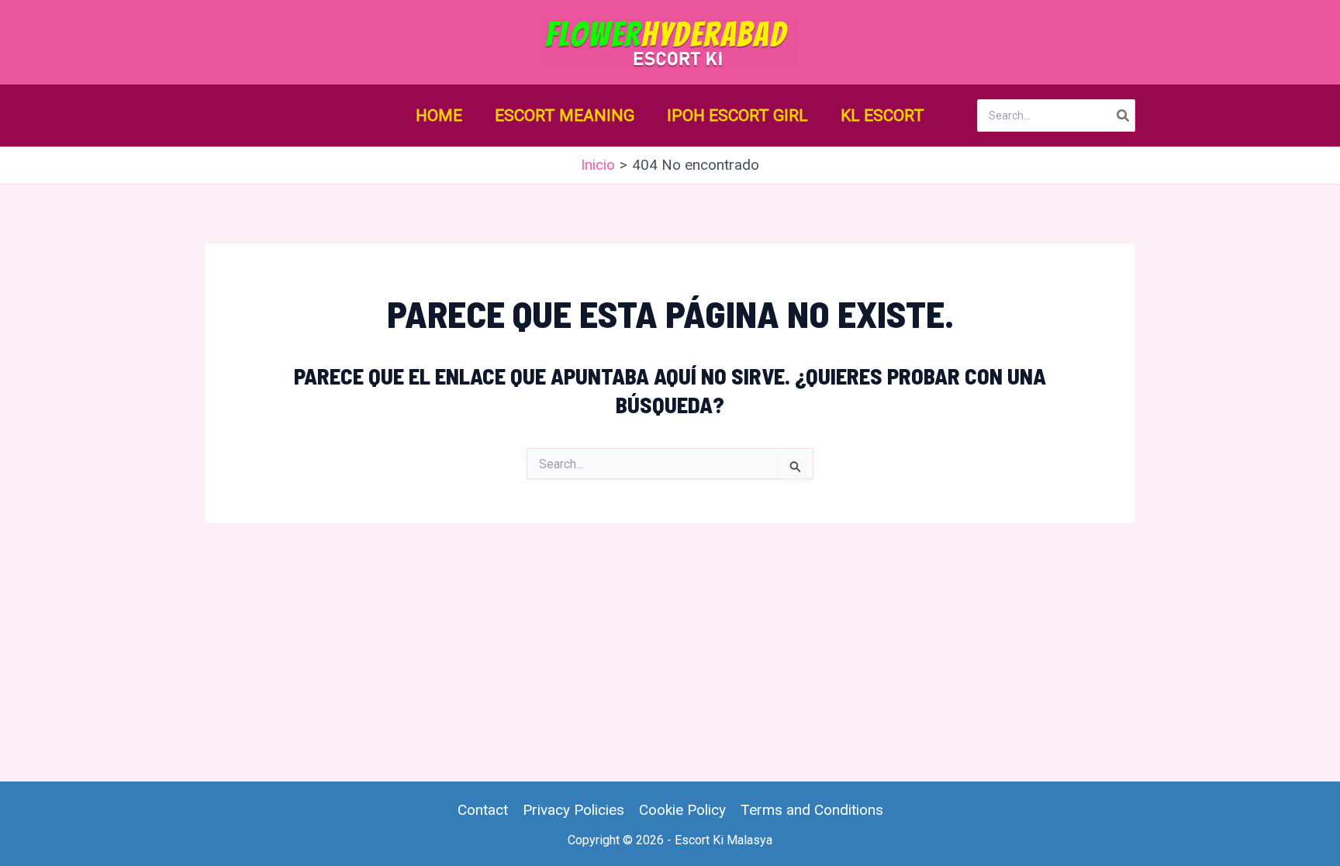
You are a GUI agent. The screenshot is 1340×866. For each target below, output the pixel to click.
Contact (483, 810)
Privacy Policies (573, 810)
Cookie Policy (682, 810)
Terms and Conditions (812, 810)
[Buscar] (1124, 115)
